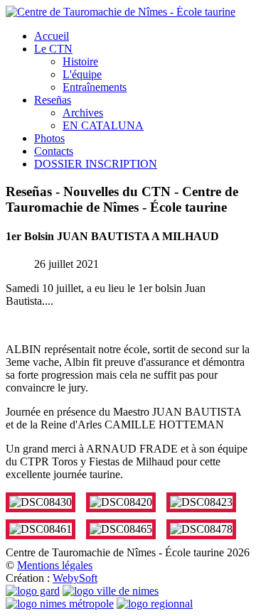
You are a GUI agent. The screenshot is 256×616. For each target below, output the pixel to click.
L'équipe (82, 74)
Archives (83, 113)
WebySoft (75, 578)
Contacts (53, 151)
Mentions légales (54, 565)
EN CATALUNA (103, 125)
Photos (49, 138)
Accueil (51, 36)
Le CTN (53, 49)
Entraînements (95, 87)
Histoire (80, 61)
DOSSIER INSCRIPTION (95, 164)
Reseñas (52, 100)
